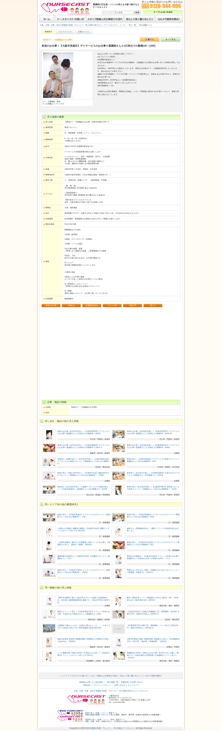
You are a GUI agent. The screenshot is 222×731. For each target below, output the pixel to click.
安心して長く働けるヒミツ (140, 19)
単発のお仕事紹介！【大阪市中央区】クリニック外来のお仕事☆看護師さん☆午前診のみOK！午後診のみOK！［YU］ (153, 557)
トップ (62, 676)
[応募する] (149, 39)
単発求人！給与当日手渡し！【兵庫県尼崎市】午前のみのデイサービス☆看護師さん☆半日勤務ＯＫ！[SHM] (153, 474)
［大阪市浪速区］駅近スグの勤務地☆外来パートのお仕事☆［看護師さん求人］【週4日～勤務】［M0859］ (83, 543)
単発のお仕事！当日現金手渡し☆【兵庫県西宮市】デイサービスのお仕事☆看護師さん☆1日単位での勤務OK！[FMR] (153, 446)
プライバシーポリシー (102, 685)
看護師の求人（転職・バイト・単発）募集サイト (105, 719)
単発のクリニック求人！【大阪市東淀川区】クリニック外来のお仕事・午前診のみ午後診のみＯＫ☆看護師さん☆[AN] (83, 612)
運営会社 (87, 685)
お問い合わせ (119, 685)
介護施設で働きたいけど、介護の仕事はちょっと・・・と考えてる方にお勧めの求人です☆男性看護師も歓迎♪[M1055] (83, 626)
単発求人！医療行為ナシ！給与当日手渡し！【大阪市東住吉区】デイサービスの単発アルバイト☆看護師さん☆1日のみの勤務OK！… (83, 461)
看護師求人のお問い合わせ (132, 682)
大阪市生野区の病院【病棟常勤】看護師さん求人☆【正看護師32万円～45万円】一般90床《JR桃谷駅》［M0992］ (153, 640)
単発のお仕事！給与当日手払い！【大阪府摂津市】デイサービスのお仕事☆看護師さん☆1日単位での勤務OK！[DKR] (83, 432)
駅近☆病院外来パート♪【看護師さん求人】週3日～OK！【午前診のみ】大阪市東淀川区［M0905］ (153, 599)
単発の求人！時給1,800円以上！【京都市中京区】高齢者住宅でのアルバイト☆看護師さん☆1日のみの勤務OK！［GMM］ (83, 474)
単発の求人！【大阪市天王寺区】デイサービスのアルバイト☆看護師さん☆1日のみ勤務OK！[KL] (153, 543)
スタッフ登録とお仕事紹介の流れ (105, 19)
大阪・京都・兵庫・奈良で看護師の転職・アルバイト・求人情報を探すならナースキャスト (111, 691)
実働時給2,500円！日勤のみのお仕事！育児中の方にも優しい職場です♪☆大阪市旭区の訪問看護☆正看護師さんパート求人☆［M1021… (153, 655)
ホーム (46, 19)
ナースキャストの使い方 (70, 19)
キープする (170, 39)
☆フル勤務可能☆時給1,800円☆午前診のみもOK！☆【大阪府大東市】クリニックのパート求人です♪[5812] (83, 654)
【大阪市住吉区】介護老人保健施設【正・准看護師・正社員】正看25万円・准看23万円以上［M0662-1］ (153, 612)
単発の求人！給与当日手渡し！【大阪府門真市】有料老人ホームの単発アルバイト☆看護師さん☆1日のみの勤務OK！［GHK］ (153, 488)
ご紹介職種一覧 (112, 682)
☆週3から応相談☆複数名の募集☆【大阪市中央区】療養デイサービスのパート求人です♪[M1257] (83, 529)
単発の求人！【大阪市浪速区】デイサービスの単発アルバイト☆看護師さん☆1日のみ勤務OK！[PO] (153, 460)
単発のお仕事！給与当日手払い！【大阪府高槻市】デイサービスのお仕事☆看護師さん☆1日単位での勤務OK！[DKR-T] (83, 446)
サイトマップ (133, 685)
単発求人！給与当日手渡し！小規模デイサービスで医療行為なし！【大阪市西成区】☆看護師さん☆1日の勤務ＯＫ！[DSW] (82, 488)
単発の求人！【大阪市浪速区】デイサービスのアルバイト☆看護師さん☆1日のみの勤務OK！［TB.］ (83, 515)
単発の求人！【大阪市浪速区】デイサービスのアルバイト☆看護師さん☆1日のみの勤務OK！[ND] (153, 515)
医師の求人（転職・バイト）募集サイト (101, 713)
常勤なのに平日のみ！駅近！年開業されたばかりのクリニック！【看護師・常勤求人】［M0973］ (153, 571)
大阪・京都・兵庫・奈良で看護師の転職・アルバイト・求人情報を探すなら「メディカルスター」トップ (82, 25)
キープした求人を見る (163, 12)
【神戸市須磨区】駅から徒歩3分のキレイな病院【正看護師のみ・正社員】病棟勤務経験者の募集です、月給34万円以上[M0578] (83, 600)
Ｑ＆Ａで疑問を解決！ (169, 19)
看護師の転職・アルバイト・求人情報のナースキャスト (112, 728)
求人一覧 (132, 25)
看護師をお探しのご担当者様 (91, 682)
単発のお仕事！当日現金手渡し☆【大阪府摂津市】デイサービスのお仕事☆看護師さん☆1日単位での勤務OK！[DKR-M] (153, 432)
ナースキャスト (66, 8)
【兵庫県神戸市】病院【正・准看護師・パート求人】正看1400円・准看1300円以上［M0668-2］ (152, 626)
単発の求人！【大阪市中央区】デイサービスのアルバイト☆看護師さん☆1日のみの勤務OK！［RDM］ (83, 571)
